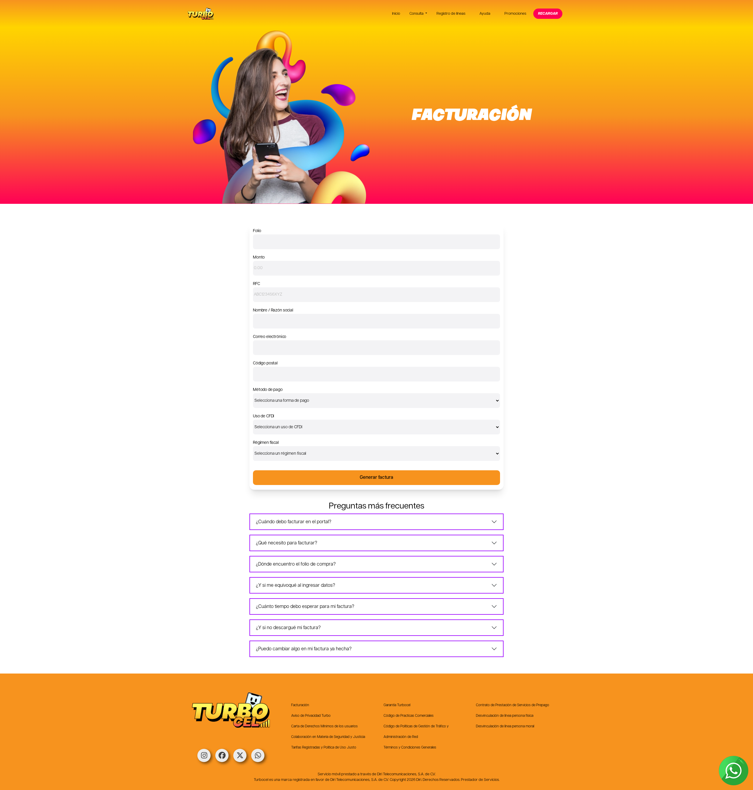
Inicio (396, 14)
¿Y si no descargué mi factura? (288, 627)
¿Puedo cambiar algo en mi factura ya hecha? (303, 648)
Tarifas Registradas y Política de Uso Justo (323, 747)
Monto (259, 257)
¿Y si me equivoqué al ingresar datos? (295, 585)
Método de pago (268, 390)
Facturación (300, 705)
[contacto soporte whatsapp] (733, 770)
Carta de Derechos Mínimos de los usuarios (324, 726)
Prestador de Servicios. (480, 780)
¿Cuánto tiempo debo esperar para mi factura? (305, 606)
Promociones (515, 14)
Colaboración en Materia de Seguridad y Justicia (328, 737)
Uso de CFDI (263, 416)
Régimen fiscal (266, 443)
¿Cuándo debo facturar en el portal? (293, 521)
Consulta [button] (416, 14)
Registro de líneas (451, 14)
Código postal (265, 363)
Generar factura (376, 477)
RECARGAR (548, 14)
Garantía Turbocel (397, 705)
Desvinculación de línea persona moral (505, 726)
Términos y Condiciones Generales (410, 747)
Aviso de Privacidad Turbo (311, 716)
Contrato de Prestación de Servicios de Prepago (512, 705)
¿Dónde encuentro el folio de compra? (296, 564)
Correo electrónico (269, 337)
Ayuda (484, 14)
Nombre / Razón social (273, 310)
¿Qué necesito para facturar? (286, 543)
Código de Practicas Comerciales (409, 716)
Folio (257, 231)
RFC (256, 284)
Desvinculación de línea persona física (504, 716)
